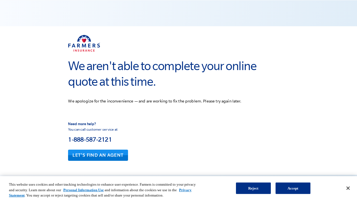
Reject (253, 188)
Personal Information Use (83, 190)
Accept (293, 188)
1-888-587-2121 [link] (90, 139)
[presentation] (98, 155)
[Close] (348, 188)
